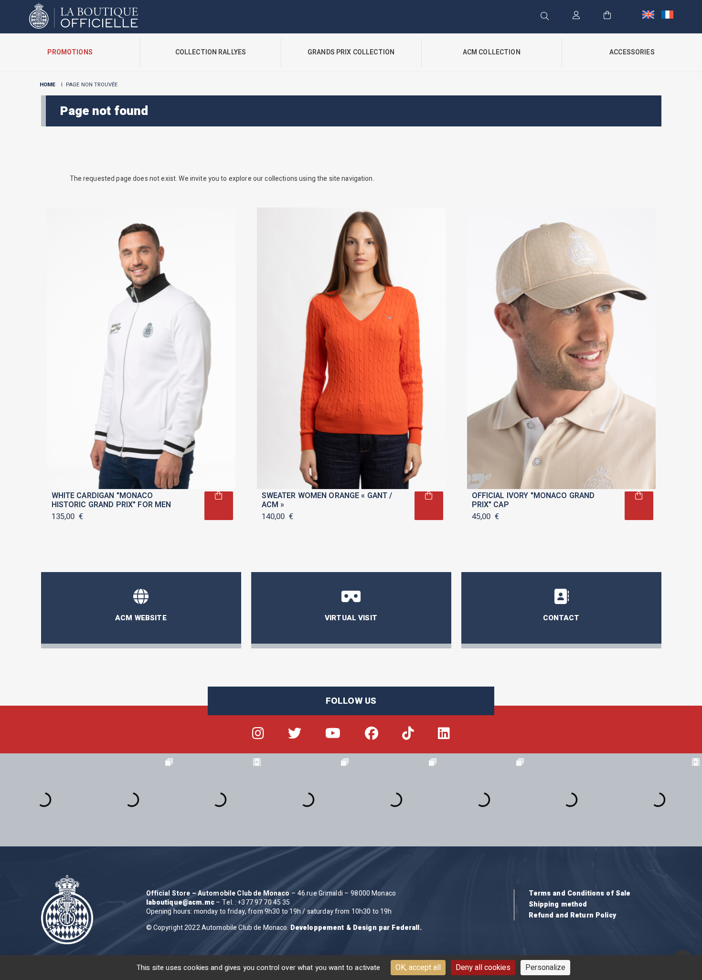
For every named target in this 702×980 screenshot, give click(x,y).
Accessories (632, 52)
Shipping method (558, 904)
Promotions (69, 52)
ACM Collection (492, 52)
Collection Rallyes (210, 52)
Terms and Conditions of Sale (580, 893)
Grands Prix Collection (351, 52)
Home (48, 85)
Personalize (545, 967)
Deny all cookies (483, 967)
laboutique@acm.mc (180, 902)
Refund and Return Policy (572, 915)
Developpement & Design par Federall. (356, 928)
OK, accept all (418, 967)
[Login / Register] (576, 16)
